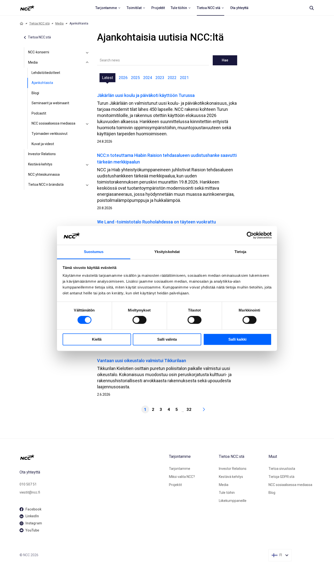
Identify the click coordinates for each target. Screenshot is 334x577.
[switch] (139, 320)
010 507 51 (28, 484)
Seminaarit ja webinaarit (50, 103)
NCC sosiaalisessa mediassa (53, 123)
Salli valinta (167, 339)
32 (189, 409)
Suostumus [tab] (94, 252)
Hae (225, 60)
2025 (135, 77)
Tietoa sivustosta (281, 469)
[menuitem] (108, 8)
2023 (160, 77)
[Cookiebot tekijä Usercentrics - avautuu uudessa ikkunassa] (250, 235)
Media (59, 23)
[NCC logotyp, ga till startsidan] (27, 8)
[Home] (21, 23)
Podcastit (39, 113)
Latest (107, 77)
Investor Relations (42, 154)
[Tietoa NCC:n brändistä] (87, 185)
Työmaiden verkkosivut (49, 134)
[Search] (311, 8)
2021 (184, 77)
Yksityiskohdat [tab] (167, 252)
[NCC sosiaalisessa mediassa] (87, 123)
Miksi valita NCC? (182, 477)
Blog (271, 493)
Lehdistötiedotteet (46, 73)
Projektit (175, 485)
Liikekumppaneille (232, 501)
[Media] (87, 63)
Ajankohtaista (42, 83)
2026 (123, 77)
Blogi (35, 93)
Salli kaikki (237, 339)
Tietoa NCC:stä (39, 23)
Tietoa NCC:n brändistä (46, 184)
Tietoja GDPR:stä (281, 477)
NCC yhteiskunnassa (44, 174)
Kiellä (96, 339)
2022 (172, 77)
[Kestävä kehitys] (87, 164)
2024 (147, 77)
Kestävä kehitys (40, 164)
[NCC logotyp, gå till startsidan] (92, 457)
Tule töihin (227, 493)
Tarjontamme (179, 469)
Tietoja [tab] (240, 252)
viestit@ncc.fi (30, 492)
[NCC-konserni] (87, 52)
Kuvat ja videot (43, 144)
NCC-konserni (38, 52)
